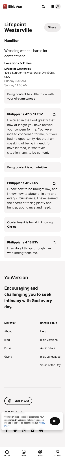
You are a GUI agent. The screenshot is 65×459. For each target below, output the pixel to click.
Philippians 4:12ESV (22, 183)
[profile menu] (55, 6)
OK (55, 421)
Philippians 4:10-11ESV (25, 114)
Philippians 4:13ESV (22, 242)
